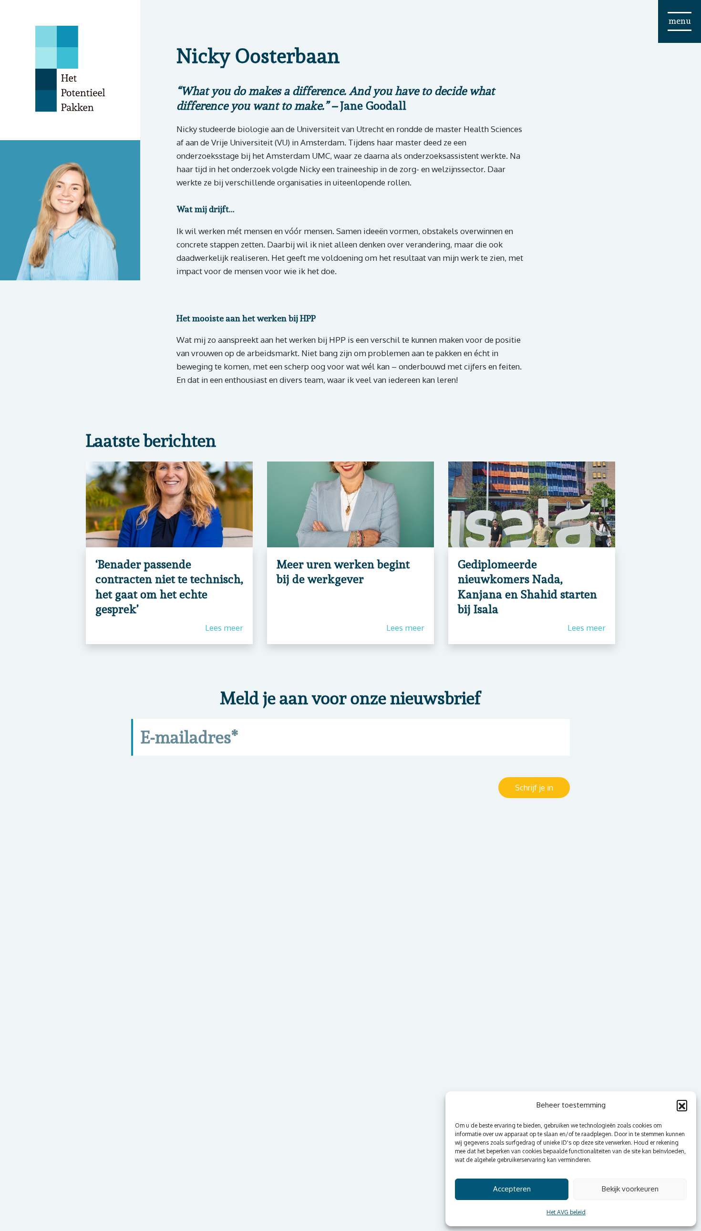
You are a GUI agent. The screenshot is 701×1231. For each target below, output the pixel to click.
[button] (682, 1105)
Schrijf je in (534, 787)
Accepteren (512, 1188)
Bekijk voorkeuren (630, 1188)
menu (680, 21)
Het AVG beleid (566, 1212)
